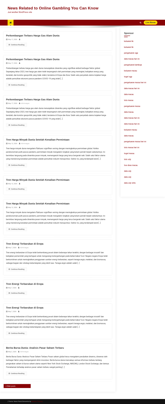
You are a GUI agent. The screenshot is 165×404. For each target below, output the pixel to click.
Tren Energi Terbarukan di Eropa (24, 243)
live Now (150, 22)
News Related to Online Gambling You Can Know (53, 8)
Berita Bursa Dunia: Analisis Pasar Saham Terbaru (35, 348)
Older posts (11, 386)
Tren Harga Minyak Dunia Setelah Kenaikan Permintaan (37, 139)
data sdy (127, 171)
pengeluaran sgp (131, 53)
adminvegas (25, 103)
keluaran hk (128, 41)
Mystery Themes (37, 401)
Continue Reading (17, 45)
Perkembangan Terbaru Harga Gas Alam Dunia (32, 35)
